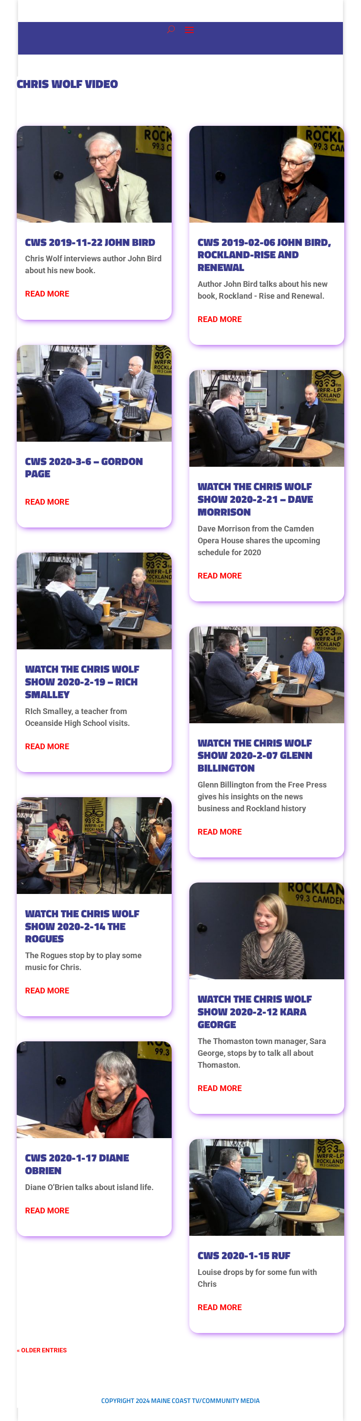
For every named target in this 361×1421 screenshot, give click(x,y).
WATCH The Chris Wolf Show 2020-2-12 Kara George (255, 1011)
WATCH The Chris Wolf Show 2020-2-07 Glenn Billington (255, 755)
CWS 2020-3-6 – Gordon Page (84, 467)
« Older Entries (42, 1350)
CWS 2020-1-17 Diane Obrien (77, 1164)
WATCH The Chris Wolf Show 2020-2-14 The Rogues (82, 926)
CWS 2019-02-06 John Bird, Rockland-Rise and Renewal (264, 254)
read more (47, 293)
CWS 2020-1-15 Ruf (244, 1255)
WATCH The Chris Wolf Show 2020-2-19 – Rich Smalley (82, 681)
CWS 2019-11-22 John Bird (90, 242)
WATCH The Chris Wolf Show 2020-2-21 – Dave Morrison (255, 499)
